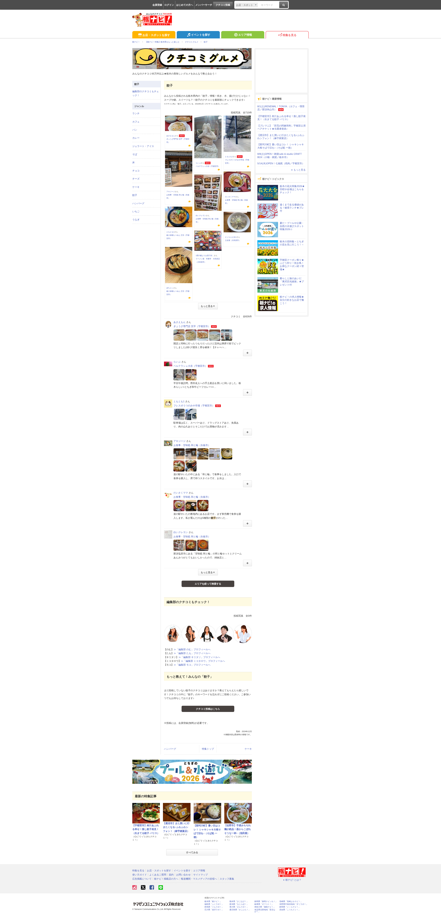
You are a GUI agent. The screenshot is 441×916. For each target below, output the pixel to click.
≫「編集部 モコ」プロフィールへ (192, 664)
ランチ (136, 113)
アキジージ (170, 192)
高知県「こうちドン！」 (289, 910)
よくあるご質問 (157, 874)
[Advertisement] (281, 71)
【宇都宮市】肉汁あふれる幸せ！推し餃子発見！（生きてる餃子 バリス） (146, 829)
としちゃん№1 (231, 237)
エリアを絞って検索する (208, 583)
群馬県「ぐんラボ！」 (213, 907)
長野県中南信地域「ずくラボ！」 (293, 904)
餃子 (134, 195)
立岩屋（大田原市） (232, 240)
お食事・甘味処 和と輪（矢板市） (191, 445)
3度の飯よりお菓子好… (205, 255)
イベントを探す (200, 34)
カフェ (136, 121)
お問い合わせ (183, 874)
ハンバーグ (170, 748)
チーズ (136, 178)
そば (134, 154)
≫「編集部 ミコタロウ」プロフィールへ (203, 661)
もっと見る (300, 169)
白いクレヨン (201, 215)
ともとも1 (229, 157)
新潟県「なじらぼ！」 (238, 904)
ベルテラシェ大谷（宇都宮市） (208, 166)
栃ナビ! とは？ (293, 879)
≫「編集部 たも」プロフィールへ (192, 653)
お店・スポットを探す (156, 35)
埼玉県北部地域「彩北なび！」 (264, 911)
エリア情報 (245, 34)
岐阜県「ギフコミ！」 (263, 904)
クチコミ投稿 (223, 4)
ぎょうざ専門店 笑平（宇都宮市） (191, 326)
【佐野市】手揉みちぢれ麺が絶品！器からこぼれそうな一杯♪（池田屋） (237, 829)
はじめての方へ (184, 4)
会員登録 (157, 4)
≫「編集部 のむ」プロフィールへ (192, 649)
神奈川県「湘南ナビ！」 (264, 907)
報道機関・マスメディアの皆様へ (199, 878)
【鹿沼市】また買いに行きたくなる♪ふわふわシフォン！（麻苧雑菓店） (176, 827)
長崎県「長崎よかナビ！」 (290, 901)
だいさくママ (230, 197)
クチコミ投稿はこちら (208, 708)
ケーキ (248, 748)
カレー (136, 137)
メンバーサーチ (203, 4)
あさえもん (170, 136)
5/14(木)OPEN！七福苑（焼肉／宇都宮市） (280, 163)
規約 (171, 874)
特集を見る (289, 35)
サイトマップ (200, 874)
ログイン (169, 4)
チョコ (136, 170)
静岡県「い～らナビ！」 (289, 907)
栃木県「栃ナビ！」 (213, 901)
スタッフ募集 (227, 878)
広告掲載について (142, 878)
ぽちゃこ (169, 288)
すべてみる (192, 852)
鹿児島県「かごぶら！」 (239, 910)
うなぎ (136, 219)
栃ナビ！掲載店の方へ (166, 878)
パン (134, 129)
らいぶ (198, 163)
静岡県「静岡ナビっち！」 (265, 901)
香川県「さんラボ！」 (238, 907)
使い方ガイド (139, 874)
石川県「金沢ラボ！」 (213, 910)
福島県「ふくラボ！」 (213, 904)
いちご (136, 211)
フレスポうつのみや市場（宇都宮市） (193, 405)
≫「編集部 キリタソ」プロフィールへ (199, 657)
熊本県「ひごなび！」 (238, 901)
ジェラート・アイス (143, 146)
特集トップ (208, 748)
